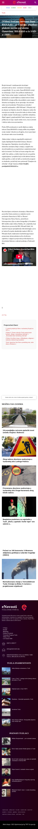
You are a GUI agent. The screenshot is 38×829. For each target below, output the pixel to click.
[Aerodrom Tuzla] (6, 712)
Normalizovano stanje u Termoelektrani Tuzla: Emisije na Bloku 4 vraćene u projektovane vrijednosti (19, 584)
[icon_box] (9, 644)
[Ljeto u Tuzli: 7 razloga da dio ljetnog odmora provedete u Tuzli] (6, 681)
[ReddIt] (29, 41)
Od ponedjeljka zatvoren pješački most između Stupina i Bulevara (18, 431)
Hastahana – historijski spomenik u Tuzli (22, 699)
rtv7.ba (4, 315)
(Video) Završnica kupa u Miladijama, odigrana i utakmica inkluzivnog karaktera (20, 339)
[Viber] (12, 41)
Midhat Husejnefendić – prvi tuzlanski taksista (24, 738)
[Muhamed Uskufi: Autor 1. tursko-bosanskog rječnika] (6, 793)
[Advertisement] (19, 62)
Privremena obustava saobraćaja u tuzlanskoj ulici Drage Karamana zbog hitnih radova (18, 490)
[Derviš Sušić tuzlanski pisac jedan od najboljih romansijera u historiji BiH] (6, 762)
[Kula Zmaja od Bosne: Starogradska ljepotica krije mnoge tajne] (6, 722)
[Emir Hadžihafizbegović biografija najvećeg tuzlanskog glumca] (6, 782)
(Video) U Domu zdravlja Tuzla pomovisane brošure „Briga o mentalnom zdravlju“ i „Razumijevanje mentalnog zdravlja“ (19, 334)
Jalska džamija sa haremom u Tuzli (21, 668)
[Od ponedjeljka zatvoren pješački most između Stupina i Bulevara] (19, 418)
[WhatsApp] (17, 41)
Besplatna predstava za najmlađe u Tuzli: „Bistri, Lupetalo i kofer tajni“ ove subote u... (19, 521)
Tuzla (3, 13)
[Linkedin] (21, 41)
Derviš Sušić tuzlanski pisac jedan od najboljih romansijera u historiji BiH (24, 759)
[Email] (34, 41)
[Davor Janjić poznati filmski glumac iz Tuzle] (6, 751)
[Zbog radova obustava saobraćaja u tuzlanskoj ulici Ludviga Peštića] (19, 446)
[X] (8, 41)
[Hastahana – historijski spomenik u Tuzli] (6, 702)
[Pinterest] (25, 41)
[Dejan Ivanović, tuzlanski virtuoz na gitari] (6, 772)
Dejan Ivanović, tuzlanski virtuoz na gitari (23, 769)
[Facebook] (4, 41)
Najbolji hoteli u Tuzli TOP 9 (19, 689)
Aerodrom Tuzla (16, 709)
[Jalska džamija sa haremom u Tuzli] (6, 671)
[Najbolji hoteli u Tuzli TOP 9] (6, 692)
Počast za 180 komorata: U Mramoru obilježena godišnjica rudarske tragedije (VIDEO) (19, 552)
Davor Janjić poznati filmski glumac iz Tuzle (23, 748)
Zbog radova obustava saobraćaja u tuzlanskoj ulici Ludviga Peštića (17, 460)
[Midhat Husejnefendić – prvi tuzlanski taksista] (6, 741)
